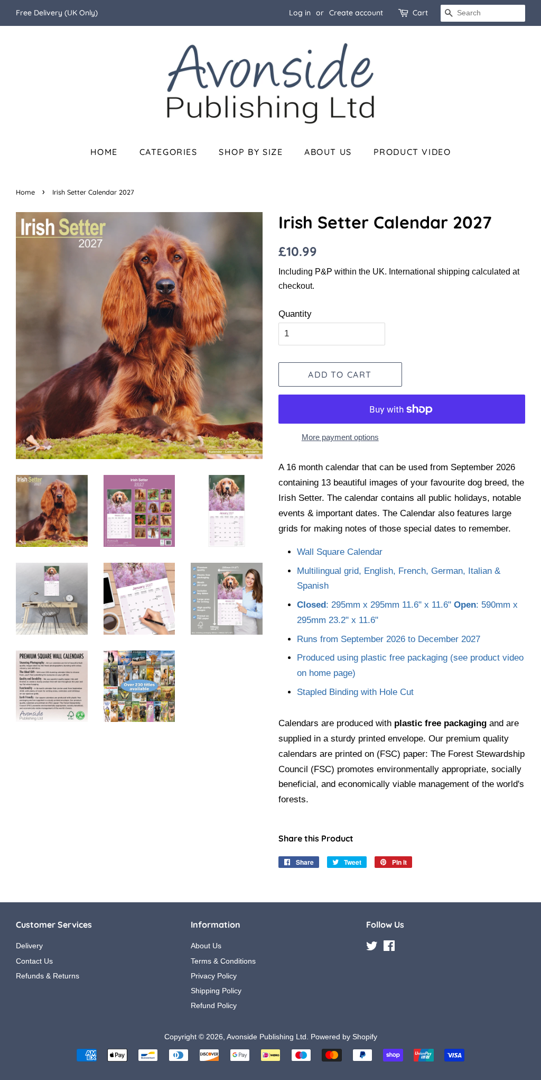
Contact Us (34, 961)
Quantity (295, 314)
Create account (356, 12)
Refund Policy (214, 1005)
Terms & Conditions (223, 961)
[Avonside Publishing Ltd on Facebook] (389, 948)
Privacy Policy (214, 976)
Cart (420, 12)
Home (104, 152)
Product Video (412, 152)
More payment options (340, 437)
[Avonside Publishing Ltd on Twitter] (372, 948)
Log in (300, 12)
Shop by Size (251, 152)
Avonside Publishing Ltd (266, 1036)
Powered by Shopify (344, 1036)
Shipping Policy (216, 990)
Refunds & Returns (47, 976)
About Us (328, 152)
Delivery (29, 945)
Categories (168, 152)
